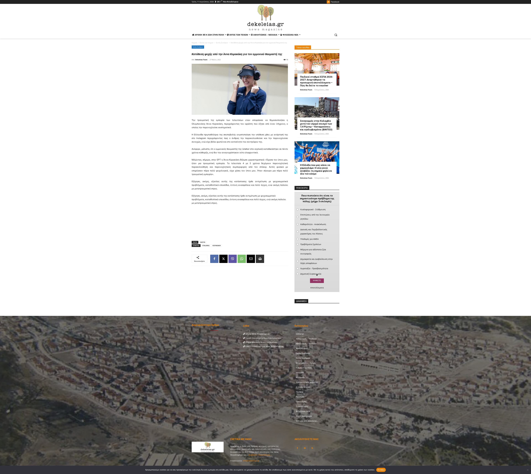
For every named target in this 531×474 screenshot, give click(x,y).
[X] (223, 259)
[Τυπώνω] (260, 259)
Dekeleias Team (201, 60)
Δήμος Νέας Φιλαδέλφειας (257, 334)
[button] (335, 34)
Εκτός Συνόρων (303, 353)
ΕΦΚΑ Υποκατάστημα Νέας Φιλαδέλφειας (264, 346)
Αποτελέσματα (317, 287)
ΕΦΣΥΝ (202, 242)
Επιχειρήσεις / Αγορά (305, 363)
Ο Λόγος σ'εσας (303, 387)
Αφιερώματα (302, 348)
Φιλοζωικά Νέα (303, 411)
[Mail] (305, 448)
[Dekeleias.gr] (265, 17)
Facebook (335, 2)
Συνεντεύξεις (302, 406)
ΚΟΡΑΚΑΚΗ (217, 245)
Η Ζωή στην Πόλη (304, 367)
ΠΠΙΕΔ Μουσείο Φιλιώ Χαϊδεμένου (261, 342)
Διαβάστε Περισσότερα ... (260, 455)
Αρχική (194, 42)
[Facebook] (328, 2)
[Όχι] (527, 469)
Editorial (300, 334)
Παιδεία (299, 392)
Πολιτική (300, 396)
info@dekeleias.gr (251, 460)
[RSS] (312, 448)
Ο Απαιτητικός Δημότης (307, 382)
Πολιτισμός (301, 401)
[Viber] (232, 259)
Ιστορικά (300, 372)
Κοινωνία (300, 377)
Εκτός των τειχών (206, 42)
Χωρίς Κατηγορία (304, 416)
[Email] (251, 259)
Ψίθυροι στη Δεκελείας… (307, 421)
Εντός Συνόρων (222, 42)
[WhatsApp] (242, 259)
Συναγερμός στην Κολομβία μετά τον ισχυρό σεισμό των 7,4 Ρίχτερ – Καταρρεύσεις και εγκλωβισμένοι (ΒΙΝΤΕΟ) (316, 125)
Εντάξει (381, 470)
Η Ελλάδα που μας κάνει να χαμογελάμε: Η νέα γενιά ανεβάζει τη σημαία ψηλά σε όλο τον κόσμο (316, 169)
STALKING (205, 245)
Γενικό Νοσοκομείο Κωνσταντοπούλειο (263, 338)
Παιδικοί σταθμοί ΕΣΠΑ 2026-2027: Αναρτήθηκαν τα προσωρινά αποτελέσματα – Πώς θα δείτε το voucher (316, 81)
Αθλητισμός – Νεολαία (306, 338)
